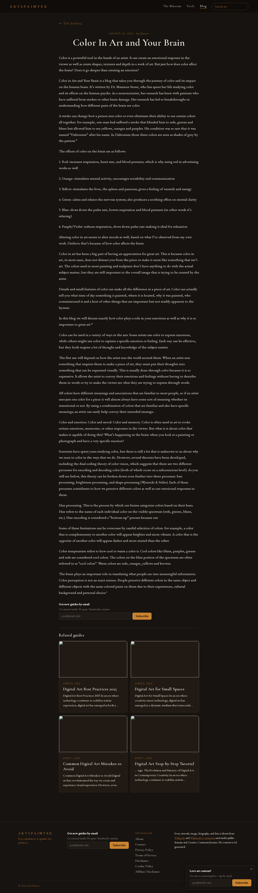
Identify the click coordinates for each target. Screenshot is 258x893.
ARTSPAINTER (29, 6)
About (139, 839)
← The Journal (71, 23)
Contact (140, 844)
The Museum (172, 6)
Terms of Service (146, 855)
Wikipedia (179, 838)
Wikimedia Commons (202, 838)
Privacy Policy (144, 850)
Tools (190, 6)
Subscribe (142, 616)
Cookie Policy (144, 866)
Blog (203, 6)
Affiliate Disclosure (147, 872)
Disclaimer (142, 861)
